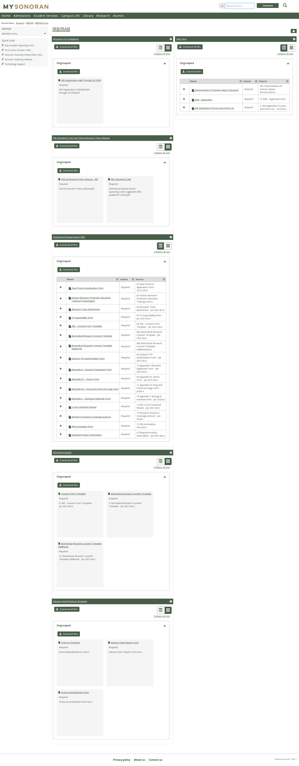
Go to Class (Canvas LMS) (18, 50)
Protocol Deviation (70, 642)
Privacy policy (121, 759)
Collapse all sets (162, 53)
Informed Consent (62, 452)
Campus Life (70, 16)
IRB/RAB (29, 23)
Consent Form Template (73, 493)
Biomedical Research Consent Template (92, 335)
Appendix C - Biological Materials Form (91, 398)
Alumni (118, 16)
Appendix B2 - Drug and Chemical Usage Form (95, 389)
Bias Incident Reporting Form (19, 45)
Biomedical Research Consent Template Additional (92, 347)
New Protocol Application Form (87, 288)
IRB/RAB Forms (41, 23)
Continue (268, 5)
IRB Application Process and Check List (214, 108)
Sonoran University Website (18, 59)
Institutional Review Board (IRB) (69, 237)
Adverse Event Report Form (125, 642)
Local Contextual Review (84, 407)
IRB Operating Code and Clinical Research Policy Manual (81, 138)
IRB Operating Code (121, 179)
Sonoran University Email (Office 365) (23, 54)
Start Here (181, 39)
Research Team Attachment (86, 309)
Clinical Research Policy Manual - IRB (79, 179)
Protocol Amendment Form (75, 692)
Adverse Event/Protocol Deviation (70, 601)
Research (103, 16)
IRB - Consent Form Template (87, 326)
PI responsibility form (82, 317)
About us (139, 759)
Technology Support (15, 64)
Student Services (46, 16)
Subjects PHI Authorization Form (88, 358)
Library (88, 16)
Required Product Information (87, 434)
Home (6, 16)
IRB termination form (82, 426)
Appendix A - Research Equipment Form (92, 369)
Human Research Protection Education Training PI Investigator (91, 299)
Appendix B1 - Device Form (85, 379)
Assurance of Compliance (66, 39)
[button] (66, 46)
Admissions (22, 16)
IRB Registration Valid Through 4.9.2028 (81, 80)
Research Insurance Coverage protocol (91, 416)
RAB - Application (203, 99)
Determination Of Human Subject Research (217, 90)
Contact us (155, 759)
